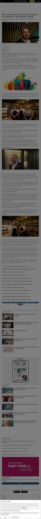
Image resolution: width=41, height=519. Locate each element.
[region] (20, 509)
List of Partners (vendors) (5, 514)
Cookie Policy (24, 507)
